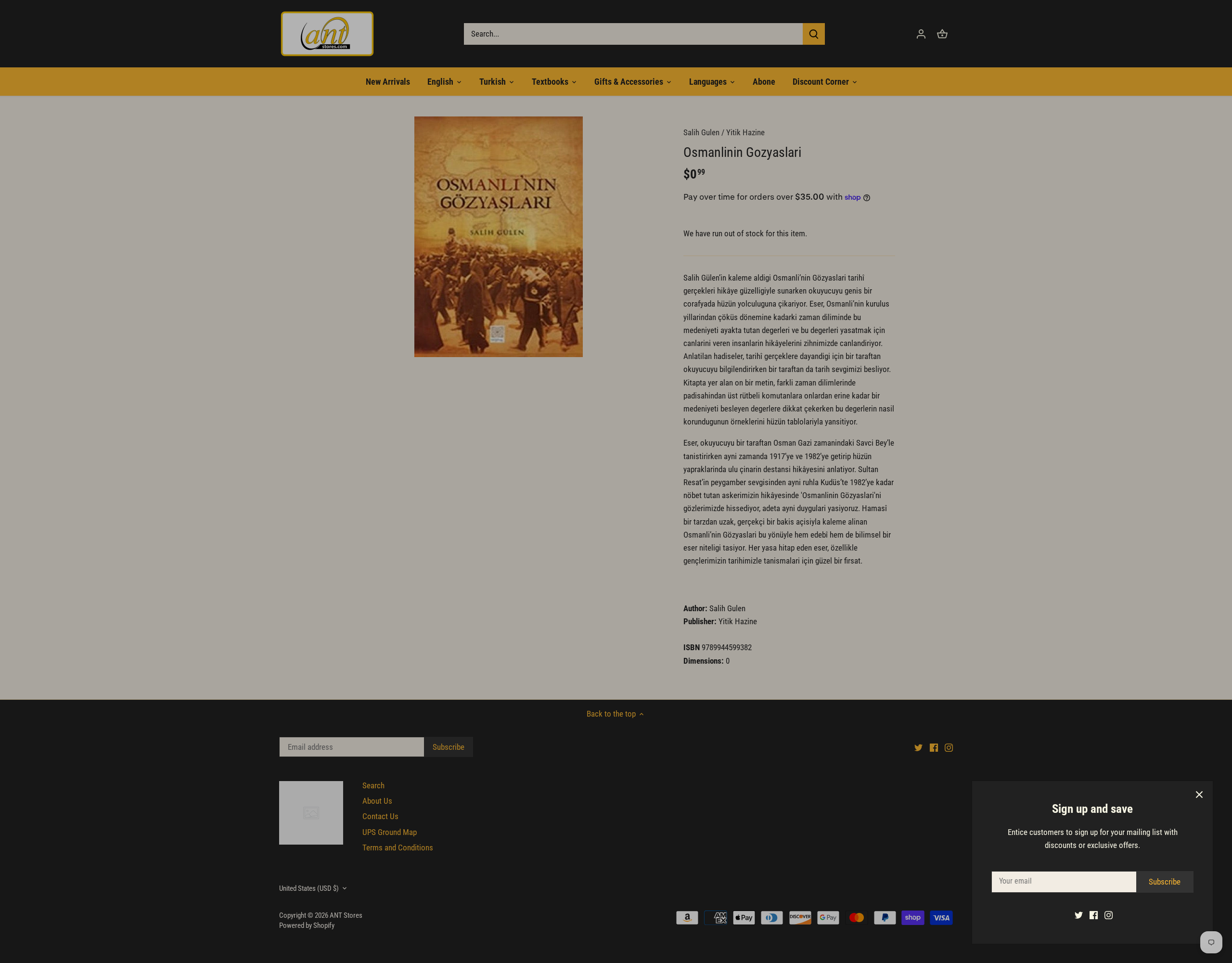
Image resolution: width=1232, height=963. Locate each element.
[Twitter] (1079, 915)
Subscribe (1165, 881)
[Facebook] (1094, 915)
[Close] (1199, 794)
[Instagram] (1108, 915)
